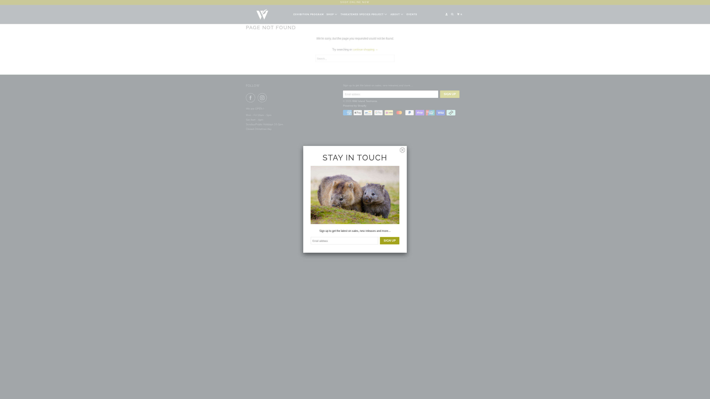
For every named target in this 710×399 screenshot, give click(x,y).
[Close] (402, 149)
